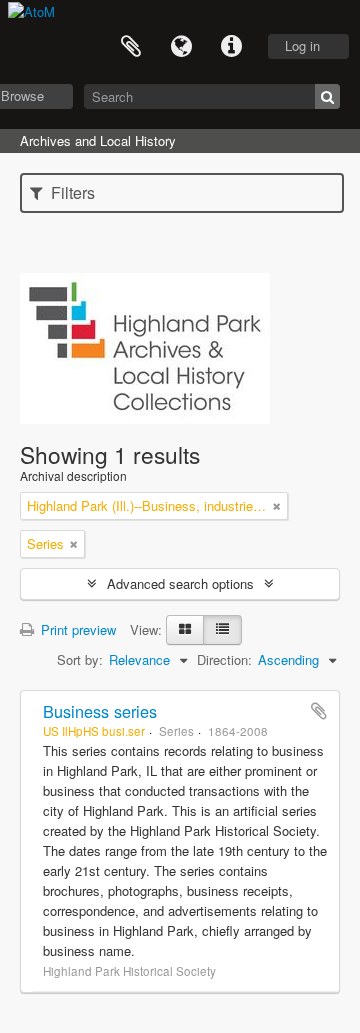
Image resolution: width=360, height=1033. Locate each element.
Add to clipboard (319, 711)
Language (181, 47)
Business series (100, 711)
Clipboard (131, 47)
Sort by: (80, 659)
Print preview (76, 629)
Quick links (231, 47)
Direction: (224, 659)
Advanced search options (180, 583)
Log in (302, 45)
